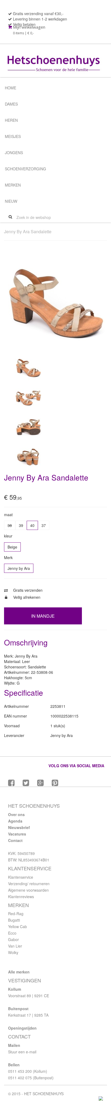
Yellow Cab (17, 926)
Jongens (14, 152)
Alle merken (19, 972)
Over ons (16, 814)
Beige (12, 547)
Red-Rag (15, 913)
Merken (13, 185)
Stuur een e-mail (22, 1051)
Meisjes (13, 136)
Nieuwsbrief (19, 827)
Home (10, 87)
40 (32, 525)
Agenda (15, 821)
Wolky (13, 952)
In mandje (43, 616)
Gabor (13, 939)
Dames (11, 104)
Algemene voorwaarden (28, 890)
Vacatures (17, 834)
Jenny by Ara (19, 568)
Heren (11, 120)
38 (10, 525)
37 (43, 525)
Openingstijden (22, 1028)
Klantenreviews (21, 896)
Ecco (12, 933)
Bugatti (14, 920)
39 (21, 525)
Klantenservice (20, 877)
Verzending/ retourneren (29, 883)
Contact (15, 840)
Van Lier (15, 946)
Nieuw (11, 201)
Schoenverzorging (25, 168)
